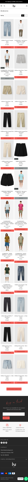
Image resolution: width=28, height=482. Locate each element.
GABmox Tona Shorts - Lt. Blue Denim (7, 376)
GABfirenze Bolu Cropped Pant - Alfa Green (20, 132)
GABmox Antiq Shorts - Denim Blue (20, 71)
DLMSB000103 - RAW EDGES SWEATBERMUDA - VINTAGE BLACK (7, 71)
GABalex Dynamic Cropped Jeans (7, 41)
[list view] (25, 15)
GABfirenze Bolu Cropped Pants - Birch (7, 162)
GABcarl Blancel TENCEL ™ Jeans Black (7, 316)
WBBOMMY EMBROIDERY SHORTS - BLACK (7, 192)
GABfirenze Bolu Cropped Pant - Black (7, 132)
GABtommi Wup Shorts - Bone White (20, 376)
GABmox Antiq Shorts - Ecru (21, 101)
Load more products (14, 389)
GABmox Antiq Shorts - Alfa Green (7, 102)
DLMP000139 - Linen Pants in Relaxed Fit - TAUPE (21, 41)
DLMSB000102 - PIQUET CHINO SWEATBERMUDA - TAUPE (21, 255)
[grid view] (22, 15)
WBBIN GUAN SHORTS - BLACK (21, 162)
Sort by (2, 15)
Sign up (6, 417)
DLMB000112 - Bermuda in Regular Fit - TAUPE (21, 192)
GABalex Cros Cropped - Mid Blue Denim (21, 285)
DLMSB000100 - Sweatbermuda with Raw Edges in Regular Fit (7, 286)
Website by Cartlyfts (5, 479)
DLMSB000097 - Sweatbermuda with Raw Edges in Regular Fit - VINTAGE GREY (7, 223)
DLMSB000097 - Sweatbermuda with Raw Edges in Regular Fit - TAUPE (21, 222)
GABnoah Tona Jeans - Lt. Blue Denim (20, 316)
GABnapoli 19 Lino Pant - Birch (20, 345)
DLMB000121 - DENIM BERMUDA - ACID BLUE (7, 254)
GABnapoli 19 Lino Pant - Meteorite (7, 346)
